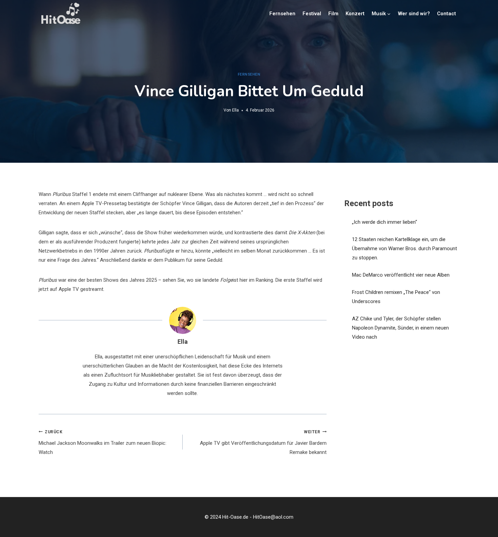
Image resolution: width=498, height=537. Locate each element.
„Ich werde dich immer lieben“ (384, 222)
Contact (446, 14)
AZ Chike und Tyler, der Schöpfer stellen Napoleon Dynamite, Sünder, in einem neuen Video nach (400, 328)
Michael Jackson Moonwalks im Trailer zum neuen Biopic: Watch (102, 443)
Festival (312, 14)
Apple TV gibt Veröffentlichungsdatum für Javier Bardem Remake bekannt (263, 443)
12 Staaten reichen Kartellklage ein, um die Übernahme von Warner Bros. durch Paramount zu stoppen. (404, 248)
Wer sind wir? (414, 14)
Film (333, 14)
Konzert (355, 14)
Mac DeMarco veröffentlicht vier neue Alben (401, 275)
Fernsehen (282, 14)
